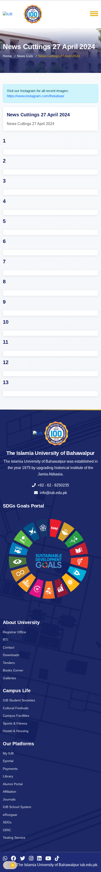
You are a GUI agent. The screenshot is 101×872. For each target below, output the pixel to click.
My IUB (8, 753)
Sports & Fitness (15, 723)
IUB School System (17, 807)
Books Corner (13, 670)
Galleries (9, 678)
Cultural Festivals (15, 708)
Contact (8, 647)
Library (8, 776)
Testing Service (14, 837)
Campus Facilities (16, 715)
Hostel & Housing (15, 731)
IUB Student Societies (19, 700)
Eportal (8, 761)
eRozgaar (10, 815)
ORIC (7, 830)
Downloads (11, 655)
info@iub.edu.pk (52, 493)
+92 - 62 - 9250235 (52, 485)
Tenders (9, 663)
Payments (10, 769)
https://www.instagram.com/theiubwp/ (35, 96)
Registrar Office (14, 632)
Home (7, 56)
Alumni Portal (13, 784)
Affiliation (9, 791)
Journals (9, 799)
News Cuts (25, 56)
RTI (5, 639)
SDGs (7, 822)
